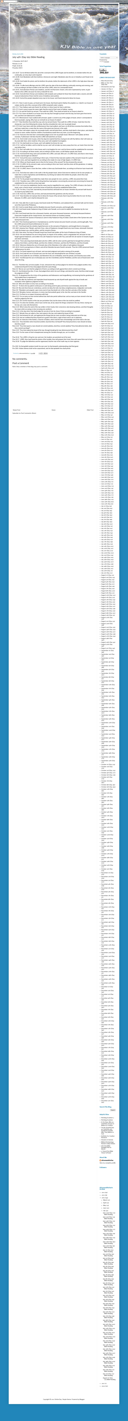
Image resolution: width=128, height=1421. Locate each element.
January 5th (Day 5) (107, 98)
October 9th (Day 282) (108, 787)
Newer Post (16, 410)
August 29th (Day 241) (108, 642)
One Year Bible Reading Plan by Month (106, 1147)
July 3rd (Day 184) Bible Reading (108, 1259)
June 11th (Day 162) (107, 461)
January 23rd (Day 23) (108, 138)
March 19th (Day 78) (107, 274)
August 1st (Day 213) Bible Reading (109, 1378)
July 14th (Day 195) (107, 535)
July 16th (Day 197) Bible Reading (109, 1312)
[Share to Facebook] (45, 353)
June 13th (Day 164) (107, 466)
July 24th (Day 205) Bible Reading (109, 1345)
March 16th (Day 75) (107, 268)
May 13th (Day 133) (107, 397)
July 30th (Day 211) (107, 571)
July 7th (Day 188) (106, 519)
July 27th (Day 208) (107, 564)
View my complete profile (108, 1163)
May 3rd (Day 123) (107, 375)
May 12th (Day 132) (107, 395)
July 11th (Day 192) (107, 528)
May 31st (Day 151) (107, 437)
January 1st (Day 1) (107, 89)
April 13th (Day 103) (107, 330)
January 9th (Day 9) (107, 107)
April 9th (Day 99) (107, 321)
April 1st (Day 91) (106, 303)
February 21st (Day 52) (108, 206)
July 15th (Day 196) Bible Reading (109, 1308)
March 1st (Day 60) (107, 234)
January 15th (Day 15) (107, 120)
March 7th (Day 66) (107, 248)
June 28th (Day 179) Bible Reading (109, 1238)
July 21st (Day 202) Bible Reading (109, 1333)
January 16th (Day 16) (108, 122)
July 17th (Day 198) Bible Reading (108, 1317)
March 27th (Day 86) (107, 292)
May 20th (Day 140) (107, 412)
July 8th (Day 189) (106, 522)
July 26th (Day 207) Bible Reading (109, 1354)
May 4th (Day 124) (107, 377)
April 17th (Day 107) (107, 339)
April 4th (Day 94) (106, 310)
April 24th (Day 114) (107, 355)
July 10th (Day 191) (107, 526)
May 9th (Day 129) (107, 388)
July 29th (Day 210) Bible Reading (109, 1366)
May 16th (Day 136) (107, 404)
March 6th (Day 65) (107, 245)
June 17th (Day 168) (107, 475)
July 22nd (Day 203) (107, 553)
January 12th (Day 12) (107, 113)
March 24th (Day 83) (107, 286)
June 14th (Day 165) (107, 468)
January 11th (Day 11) (107, 111)
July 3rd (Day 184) (106, 510)
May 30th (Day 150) (107, 435)
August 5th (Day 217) (108, 584)
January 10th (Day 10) (108, 109)
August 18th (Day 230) (108, 613)
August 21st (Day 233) (108, 621)
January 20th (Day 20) (108, 131)
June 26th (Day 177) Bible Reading (109, 1230)
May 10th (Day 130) (107, 390)
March (105, 1200)
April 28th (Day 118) (107, 363)
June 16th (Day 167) (107, 473)
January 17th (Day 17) (107, 124)
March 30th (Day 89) (107, 299)
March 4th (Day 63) (107, 241)
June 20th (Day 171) (107, 482)
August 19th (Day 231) (108, 615)
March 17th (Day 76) (107, 270)
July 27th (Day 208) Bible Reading (109, 1358)
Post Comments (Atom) (28, 413)
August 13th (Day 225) (108, 602)
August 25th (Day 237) (108, 632)
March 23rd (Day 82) (107, 283)
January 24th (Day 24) (108, 140)
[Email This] (40, 353)
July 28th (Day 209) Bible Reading (109, 1362)
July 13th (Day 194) (107, 533)
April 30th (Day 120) (107, 368)
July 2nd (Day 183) (106, 508)
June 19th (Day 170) (107, 479)
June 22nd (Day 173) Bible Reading (109, 1213)
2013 (103, 1195)
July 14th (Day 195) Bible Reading (108, 1304)
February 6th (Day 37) (108, 169)
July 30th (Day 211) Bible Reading (108, 1370)
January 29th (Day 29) (108, 151)
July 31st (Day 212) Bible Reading (108, 1374)
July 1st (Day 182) (106, 506)
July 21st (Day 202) (107, 551)
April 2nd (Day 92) (107, 306)
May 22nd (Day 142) (107, 417)
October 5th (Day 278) (108, 775)
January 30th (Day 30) (108, 153)
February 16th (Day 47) (108, 191)
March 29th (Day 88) (107, 297)
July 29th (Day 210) (107, 568)
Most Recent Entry (107, 81)
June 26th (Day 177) (107, 495)
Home (53, 410)
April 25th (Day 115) (107, 357)
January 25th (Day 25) (108, 142)
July (104, 1210)
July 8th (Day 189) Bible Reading (108, 1279)
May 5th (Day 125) (107, 379)
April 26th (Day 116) (107, 359)
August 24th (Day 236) (108, 629)
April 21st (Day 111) (107, 348)
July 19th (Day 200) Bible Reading (109, 1325)
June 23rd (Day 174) (107, 488)
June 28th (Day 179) (107, 499)
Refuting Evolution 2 (107, 1118)
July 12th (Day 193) (107, 530)
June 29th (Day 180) (107, 502)
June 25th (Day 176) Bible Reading (109, 1226)
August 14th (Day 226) (108, 604)
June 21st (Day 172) (107, 484)
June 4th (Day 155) (107, 446)
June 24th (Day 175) (107, 490)
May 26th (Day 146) (107, 426)
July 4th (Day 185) (106, 513)
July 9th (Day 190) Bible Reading (108, 1284)
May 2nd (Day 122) (107, 372)
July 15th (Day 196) (107, 537)
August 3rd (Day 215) (107, 580)
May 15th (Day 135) (107, 401)
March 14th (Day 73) (107, 263)
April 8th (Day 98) (106, 319)
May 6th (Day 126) (107, 381)
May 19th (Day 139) (107, 410)
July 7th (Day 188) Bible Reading (108, 1275)
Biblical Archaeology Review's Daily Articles (108, 1142)
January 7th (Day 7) (107, 102)
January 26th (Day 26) (108, 145)
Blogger (82, 1399)
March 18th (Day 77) (107, 272)
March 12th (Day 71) (107, 259)
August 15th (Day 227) (108, 606)
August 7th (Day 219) (108, 588)
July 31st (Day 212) (107, 573)
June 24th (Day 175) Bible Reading (109, 1222)
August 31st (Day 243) (108, 648)
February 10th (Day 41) (108, 178)
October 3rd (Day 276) (108, 770)
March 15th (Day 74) (107, 265)
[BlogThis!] (41, 353)
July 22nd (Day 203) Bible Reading (109, 1337)
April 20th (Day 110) (107, 346)
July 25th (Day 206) (107, 559)
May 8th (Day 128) (107, 386)
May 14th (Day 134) (107, 399)
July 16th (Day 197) (107, 539)
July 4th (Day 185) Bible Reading (108, 1263)
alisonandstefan (107, 1160)
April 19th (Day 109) (107, 343)
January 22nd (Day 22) (108, 136)
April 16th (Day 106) (107, 337)
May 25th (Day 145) (107, 424)
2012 (103, 1192)
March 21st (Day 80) (107, 279)
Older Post (90, 410)
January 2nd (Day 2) (107, 91)
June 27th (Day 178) (107, 497)
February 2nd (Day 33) (108, 160)
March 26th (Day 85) (107, 290)
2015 (103, 1198)
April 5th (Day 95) (106, 312)
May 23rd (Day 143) (107, 419)
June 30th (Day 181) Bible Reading (109, 1246)
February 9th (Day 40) (108, 176)
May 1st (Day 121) (106, 370)
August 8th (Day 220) (108, 591)
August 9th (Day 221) (108, 593)
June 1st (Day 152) (106, 439)
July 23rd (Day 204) (107, 555)
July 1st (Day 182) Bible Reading (108, 1250)
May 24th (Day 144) (107, 421)
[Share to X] (43, 353)
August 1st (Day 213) (107, 575)
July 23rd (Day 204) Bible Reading (109, 1341)
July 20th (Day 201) (107, 548)
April (104, 1203)
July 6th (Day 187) (106, 517)
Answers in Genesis (107, 1140)
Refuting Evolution (107, 1120)
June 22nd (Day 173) (107, 486)
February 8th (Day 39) (108, 173)
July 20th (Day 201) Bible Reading (109, 1329)
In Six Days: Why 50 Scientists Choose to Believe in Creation (107, 1123)
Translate (106, 62)
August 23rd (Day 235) (108, 627)
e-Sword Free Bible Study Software (107, 1152)
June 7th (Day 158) (107, 453)
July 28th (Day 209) (107, 566)
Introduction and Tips (108, 87)
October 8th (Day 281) (108, 785)
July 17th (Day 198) (107, 542)
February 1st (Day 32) (108, 158)
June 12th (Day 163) (107, 464)
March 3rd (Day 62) (107, 239)
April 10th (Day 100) (107, 323)
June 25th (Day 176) (107, 493)
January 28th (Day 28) (108, 149)
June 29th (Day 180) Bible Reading (109, 1242)
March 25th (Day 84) (107, 288)
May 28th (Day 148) (107, 430)
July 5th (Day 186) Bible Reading (108, 1267)
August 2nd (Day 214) (108, 577)
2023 (103, 1386)
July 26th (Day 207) (107, 562)
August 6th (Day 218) (108, 586)
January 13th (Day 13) (107, 115)
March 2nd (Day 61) (107, 237)
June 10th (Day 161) (107, 459)
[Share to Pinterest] (47, 353)
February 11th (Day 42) (108, 180)
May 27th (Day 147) (107, 428)
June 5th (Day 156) (107, 448)
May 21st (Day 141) (107, 415)
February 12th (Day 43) (108, 182)
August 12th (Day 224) (108, 600)
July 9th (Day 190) (107, 524)
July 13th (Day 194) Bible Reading (108, 1300)
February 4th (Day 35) (108, 165)
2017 (103, 1383)
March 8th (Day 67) (107, 250)
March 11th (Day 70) (107, 257)
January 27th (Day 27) (108, 147)
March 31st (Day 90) (107, 301)
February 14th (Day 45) (108, 187)
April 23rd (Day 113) (107, 352)
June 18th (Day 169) (107, 477)
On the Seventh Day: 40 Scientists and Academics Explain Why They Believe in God (107, 1131)
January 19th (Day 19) (108, 129)
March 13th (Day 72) (107, 261)
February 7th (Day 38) (108, 171)
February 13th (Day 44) (108, 185)
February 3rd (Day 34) (108, 162)
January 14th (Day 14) (107, 118)
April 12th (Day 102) (107, 328)
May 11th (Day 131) (107, 392)
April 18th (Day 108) (107, 341)
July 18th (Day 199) (107, 544)
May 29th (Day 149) (107, 433)
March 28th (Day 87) (107, 295)
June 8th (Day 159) (107, 455)
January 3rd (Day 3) (107, 93)
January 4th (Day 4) (107, 95)
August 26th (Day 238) (108, 634)
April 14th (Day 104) (107, 332)
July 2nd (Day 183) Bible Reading (108, 1255)
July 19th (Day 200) (107, 546)
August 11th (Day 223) (108, 597)
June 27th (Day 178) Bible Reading (109, 1234)
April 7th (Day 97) (106, 317)
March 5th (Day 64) (107, 243)
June (104, 1208)
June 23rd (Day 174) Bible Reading (109, 1217)
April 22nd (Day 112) (107, 350)
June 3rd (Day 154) (107, 444)
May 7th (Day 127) (107, 383)
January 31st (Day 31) (107, 156)
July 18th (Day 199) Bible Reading (109, 1321)
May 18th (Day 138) (107, 408)
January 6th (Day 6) (107, 100)
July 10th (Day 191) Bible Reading (108, 1288)
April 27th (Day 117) (107, 361)
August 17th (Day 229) (108, 611)
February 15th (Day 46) (108, 189)
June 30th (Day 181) (107, 504)
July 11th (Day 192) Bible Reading (108, 1292)
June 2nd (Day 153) (107, 441)
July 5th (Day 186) (106, 515)
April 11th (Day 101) (107, 326)
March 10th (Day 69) (107, 254)
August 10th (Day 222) (108, 595)
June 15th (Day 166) (107, 470)
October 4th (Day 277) (108, 773)
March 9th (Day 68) (107, 252)
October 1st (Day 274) (108, 764)
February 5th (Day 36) (108, 167)
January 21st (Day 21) (107, 133)
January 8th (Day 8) (107, 104)
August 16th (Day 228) (108, 608)
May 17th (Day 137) (107, 406)
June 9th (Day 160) (107, 457)
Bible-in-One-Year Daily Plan (107, 83)
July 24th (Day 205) (107, 557)
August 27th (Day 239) (108, 636)
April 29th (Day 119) (107, 366)
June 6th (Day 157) (107, 450)
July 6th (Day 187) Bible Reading (108, 1271)
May (104, 1205)
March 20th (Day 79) (107, 277)
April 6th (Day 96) (107, 315)
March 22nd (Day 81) (107, 281)
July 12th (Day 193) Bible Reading (108, 1296)
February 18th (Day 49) (108, 196)
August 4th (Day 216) (108, 582)
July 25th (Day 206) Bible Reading (109, 1349)
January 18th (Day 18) (107, 127)
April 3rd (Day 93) (106, 308)
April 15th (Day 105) (107, 335)
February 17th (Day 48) (108, 193)
